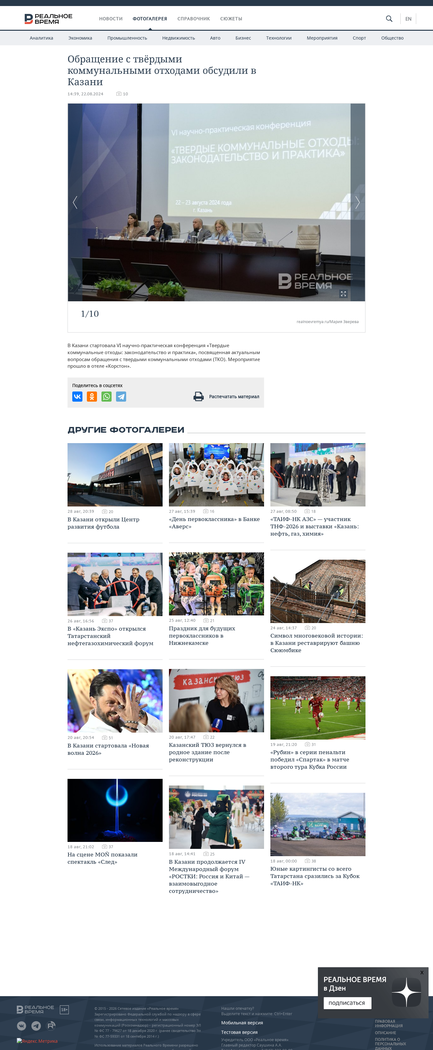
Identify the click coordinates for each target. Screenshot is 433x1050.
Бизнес (243, 38)
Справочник (194, 19)
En (408, 19)
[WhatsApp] (106, 396)
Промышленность (127, 38)
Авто (215, 38)
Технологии (279, 38)
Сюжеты (231, 19)
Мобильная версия (242, 1023)
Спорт (359, 38)
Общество (392, 38)
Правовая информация (389, 1023)
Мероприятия (322, 38)
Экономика (80, 38)
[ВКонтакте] (77, 396)
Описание (385, 1033)
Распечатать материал (234, 396)
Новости (111, 19)
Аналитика (41, 38)
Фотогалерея (150, 19)
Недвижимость (178, 38)
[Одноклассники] (92, 396)
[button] (343, 294)
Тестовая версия (239, 1032)
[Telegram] (121, 396)
